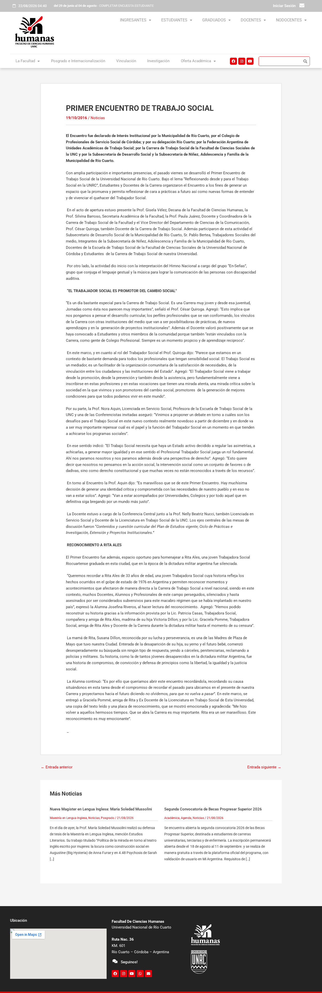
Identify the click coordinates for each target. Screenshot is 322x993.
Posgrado (107, 818)
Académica (172, 818)
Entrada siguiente (264, 767)
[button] (135, 20)
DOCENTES (251, 20)
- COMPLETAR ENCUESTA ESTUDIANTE (104, 6)
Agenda (186, 818)
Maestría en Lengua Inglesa (68, 818)
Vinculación (126, 61)
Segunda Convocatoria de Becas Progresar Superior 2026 (213, 809)
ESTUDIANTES (174, 20)
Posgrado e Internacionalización (78, 61)
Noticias (98, 118)
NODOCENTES (289, 20)
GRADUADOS (214, 20)
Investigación (158, 61)
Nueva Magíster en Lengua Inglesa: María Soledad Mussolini (101, 809)
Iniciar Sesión (284, 6)
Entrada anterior (56, 767)
